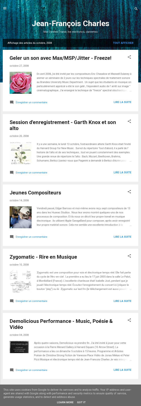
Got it (81, 402)
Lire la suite (122, 102)
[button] (129, 57)
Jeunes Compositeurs (35, 193)
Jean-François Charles (70, 23)
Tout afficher (123, 42)
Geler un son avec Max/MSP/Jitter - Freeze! (60, 58)
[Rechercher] (136, 9)
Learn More (65, 402)
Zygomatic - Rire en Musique (43, 257)
